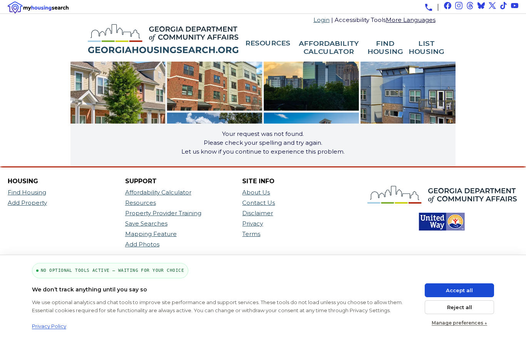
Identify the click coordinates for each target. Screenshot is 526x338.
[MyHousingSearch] (38, 7)
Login (321, 19)
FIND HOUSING (385, 48)
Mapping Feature (151, 234)
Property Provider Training (163, 213)
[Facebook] (447, 5)
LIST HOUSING (426, 48)
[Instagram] (458, 5)
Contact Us (258, 202)
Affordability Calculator (158, 192)
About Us (256, 192)
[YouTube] (514, 5)
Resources (140, 202)
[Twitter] (492, 5)
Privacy (252, 223)
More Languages (411, 19)
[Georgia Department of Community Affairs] (439, 207)
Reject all (459, 307)
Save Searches (146, 223)
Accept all (459, 290)
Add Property (27, 202)
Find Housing (27, 192)
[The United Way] (439, 234)
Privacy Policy (49, 326)
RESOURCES (267, 43)
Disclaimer (257, 213)
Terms (251, 234)
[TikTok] (503, 5)
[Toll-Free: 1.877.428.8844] (428, 7)
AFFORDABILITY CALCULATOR (329, 48)
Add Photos (142, 244)
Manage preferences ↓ (459, 323)
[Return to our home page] (154, 57)
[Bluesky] (481, 5)
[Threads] (470, 5)
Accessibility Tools (360, 19)
